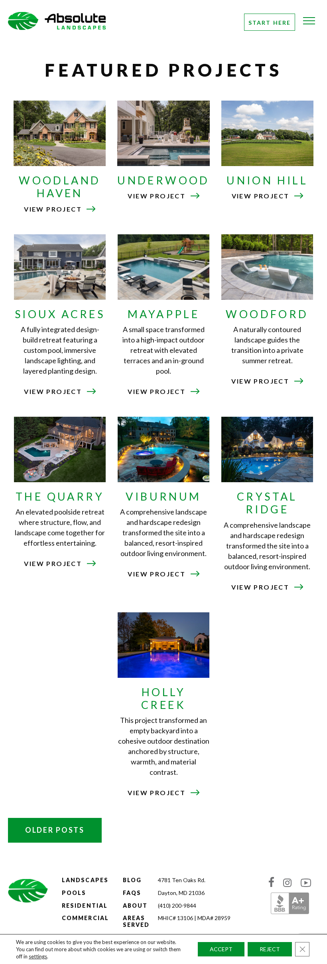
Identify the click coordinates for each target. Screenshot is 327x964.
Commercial (85, 918)
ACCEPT (221, 949)
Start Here (269, 22)
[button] (309, 24)
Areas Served (136, 921)
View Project (59, 209)
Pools (74, 892)
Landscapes (85, 880)
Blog (132, 880)
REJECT (270, 949)
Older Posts (55, 829)
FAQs (132, 892)
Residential (85, 905)
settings (38, 956)
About (135, 905)
